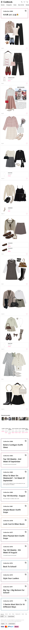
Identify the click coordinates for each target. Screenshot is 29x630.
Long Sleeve (4, 430)
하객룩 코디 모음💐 (11, 14)
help (26, 614)
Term (10, 614)
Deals (15, 5)
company (2, 614)
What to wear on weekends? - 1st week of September (14, 478)
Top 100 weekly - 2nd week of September (12, 460)
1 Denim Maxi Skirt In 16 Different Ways (14, 605)
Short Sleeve (7, 430)
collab (23, 614)
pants (13, 430)
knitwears (24, 430)
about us (2, 614)
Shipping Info (18, 614)
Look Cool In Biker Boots (13, 524)
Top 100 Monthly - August (14, 495)
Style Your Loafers (11, 578)
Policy (13, 614)
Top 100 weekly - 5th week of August (12, 551)
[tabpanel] (2, 424)
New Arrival (21, 5)
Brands (2, 5)
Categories (9, 5)
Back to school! (9, 566)
